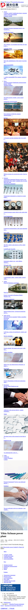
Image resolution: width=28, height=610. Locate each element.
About (5, 11)
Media (9, 84)
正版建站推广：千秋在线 (7, 608)
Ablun (5, 281)
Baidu (5, 602)
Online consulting (21, 317)
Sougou (8, 602)
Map (17, 2)
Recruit (5, 386)
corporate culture (8, 557)
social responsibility (12, 14)
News (5, 81)
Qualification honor (17, 13)
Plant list (6, 283)
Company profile (8, 13)
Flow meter (12, 181)
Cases (5, 455)
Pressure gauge (19, 179)
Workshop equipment (13, 283)
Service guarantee (12, 317)
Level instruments (8, 578)
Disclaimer (21, 2)
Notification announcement (19, 82)
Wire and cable (7, 182)
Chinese (8, 2)
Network (6, 317)
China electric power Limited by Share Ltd (13, 547)
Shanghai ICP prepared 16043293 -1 (14, 605)
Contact (6, 458)
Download (6, 318)
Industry (6, 84)
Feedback (10, 458)
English (14, 2)
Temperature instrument (9, 179)
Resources (6, 385)
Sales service (7, 315)
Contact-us (6, 456)
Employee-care (14, 386)
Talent (9, 386)
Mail (3, 2)
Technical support (8, 82)
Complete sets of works (21, 181)
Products (6, 178)
